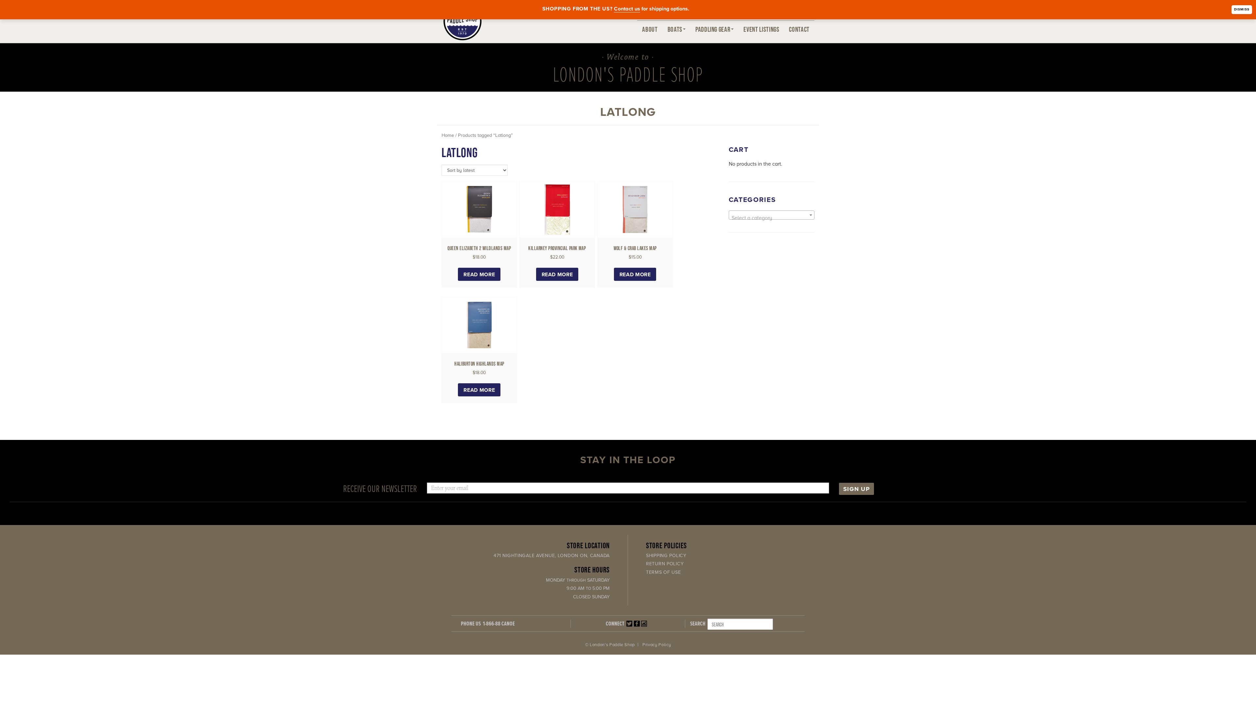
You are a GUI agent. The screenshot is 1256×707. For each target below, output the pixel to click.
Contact (799, 29)
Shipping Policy (666, 555)
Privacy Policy (656, 644)
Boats (675, 29)
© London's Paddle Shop (610, 644)
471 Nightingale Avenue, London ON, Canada (552, 555)
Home (448, 135)
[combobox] (772, 215)
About (649, 29)
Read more (479, 274)
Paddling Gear (712, 29)
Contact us (627, 9)
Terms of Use (663, 572)
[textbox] (771, 218)
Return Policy (665, 564)
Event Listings (761, 29)
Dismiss (1241, 9)
